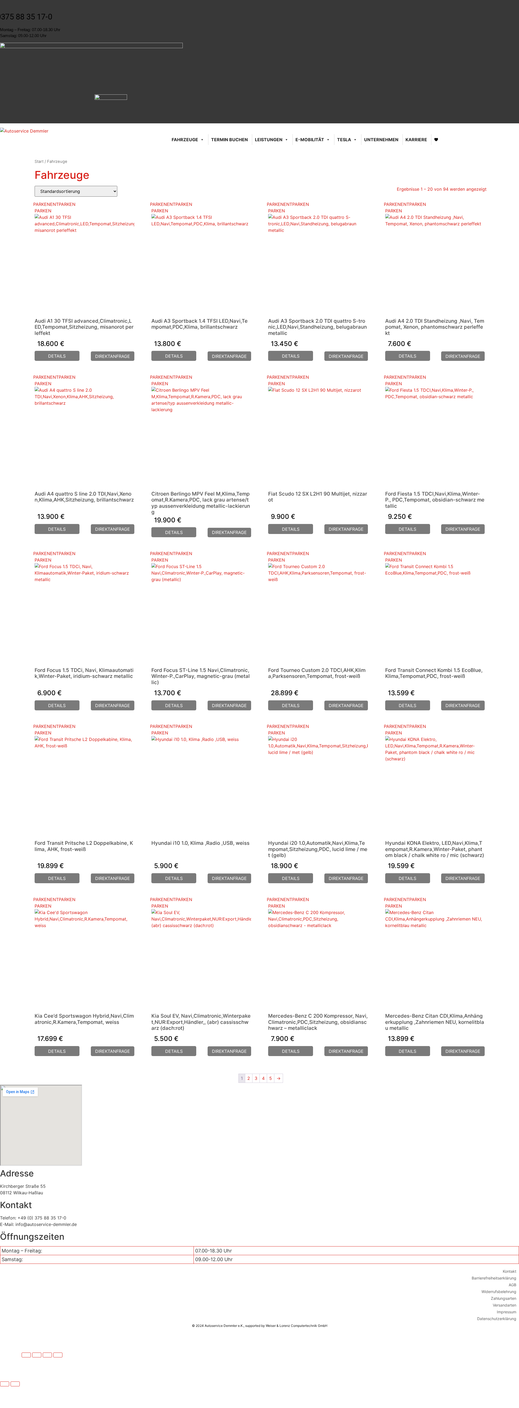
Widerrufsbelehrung (498, 1291)
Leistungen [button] (268, 139)
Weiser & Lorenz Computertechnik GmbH (296, 1326)
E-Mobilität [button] (309, 139)
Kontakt (509, 1271)
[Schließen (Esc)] (57, 1355)
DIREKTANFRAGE (112, 356)
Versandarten (504, 1305)
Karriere (416, 139)
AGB (512, 1284)
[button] (54, 204)
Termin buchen (229, 139)
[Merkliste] (436, 139)
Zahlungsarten (503, 1298)
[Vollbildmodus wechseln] (36, 1355)
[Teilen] (47, 1355)
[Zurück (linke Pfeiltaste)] (4, 1383)
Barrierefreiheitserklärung (494, 1278)
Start (39, 161)
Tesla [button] (344, 139)
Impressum (506, 1312)
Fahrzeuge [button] (185, 139)
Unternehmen (381, 139)
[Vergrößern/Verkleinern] (26, 1355)
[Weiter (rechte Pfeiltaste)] (15, 1383)
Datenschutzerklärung (496, 1318)
